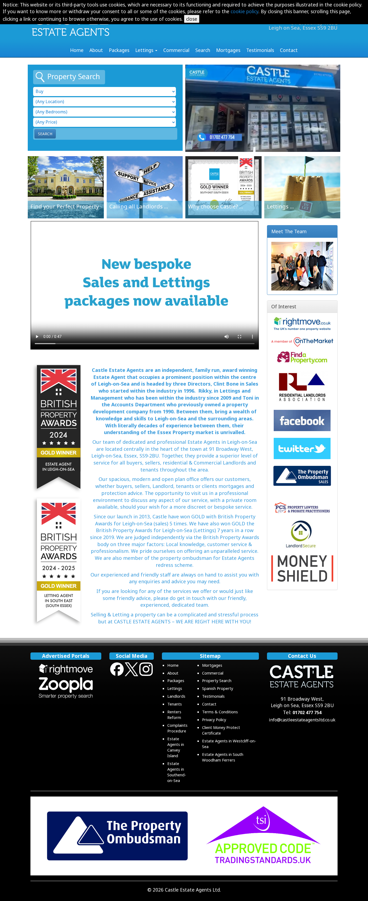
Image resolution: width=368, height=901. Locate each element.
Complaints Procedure (177, 728)
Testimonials (260, 50)
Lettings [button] (145, 50)
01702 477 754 (307, 712)
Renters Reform (174, 714)
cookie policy (244, 11)
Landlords (176, 696)
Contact (289, 50)
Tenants (174, 704)
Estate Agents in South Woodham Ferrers (222, 757)
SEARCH (45, 133)
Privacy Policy (214, 719)
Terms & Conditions (220, 711)
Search (202, 50)
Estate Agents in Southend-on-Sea (176, 772)
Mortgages (228, 50)
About (96, 50)
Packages (119, 50)
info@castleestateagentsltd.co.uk (302, 720)
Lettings (174, 688)
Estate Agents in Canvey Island (175, 747)
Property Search (216, 680)
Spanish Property (217, 688)
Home (77, 50)
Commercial (176, 50)
